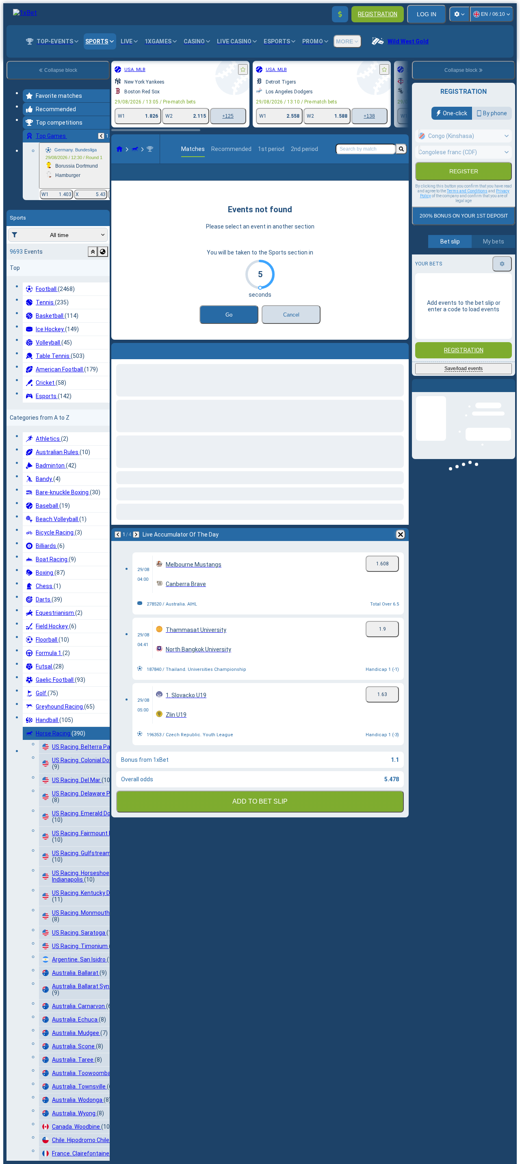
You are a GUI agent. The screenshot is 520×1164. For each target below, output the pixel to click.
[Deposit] (340, 14)
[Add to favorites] (243, 69)
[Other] (397, 178)
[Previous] (101, 136)
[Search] (401, 149)
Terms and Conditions (467, 208)
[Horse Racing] (135, 149)
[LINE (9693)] (119, 149)
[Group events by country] (103, 251)
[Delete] (400, 547)
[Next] (136, 547)
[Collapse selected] (93, 251)
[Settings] (459, 14)
